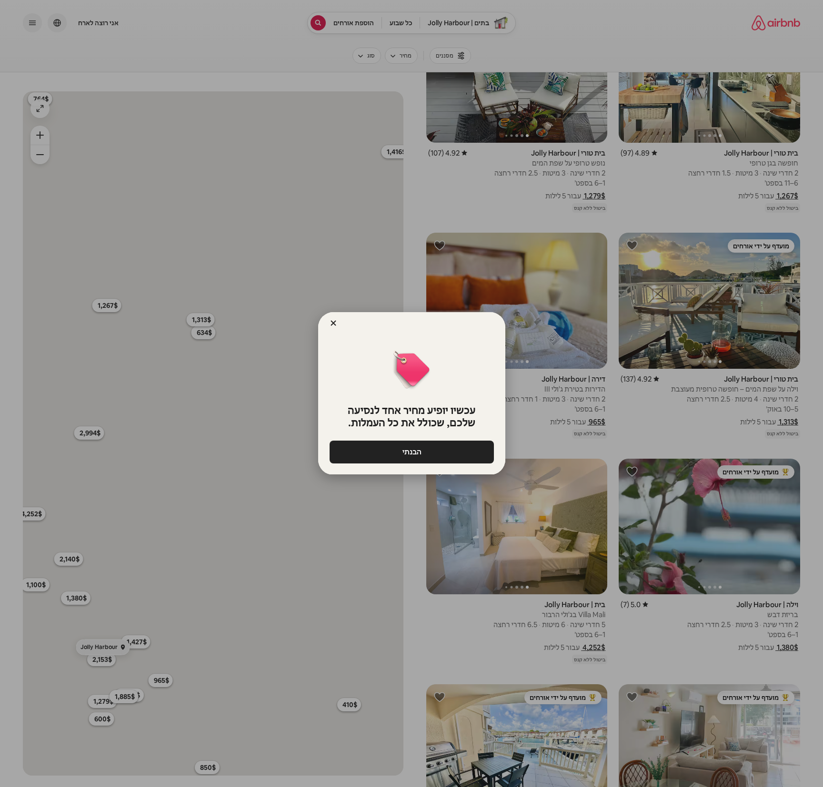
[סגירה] (333, 323)
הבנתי (411, 452)
